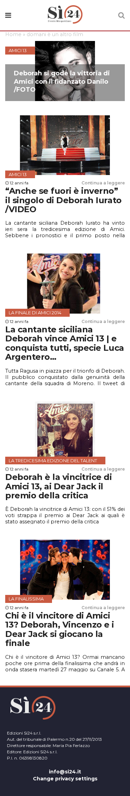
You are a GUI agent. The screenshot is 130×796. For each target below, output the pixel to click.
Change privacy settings (65, 779)
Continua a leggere (103, 182)
